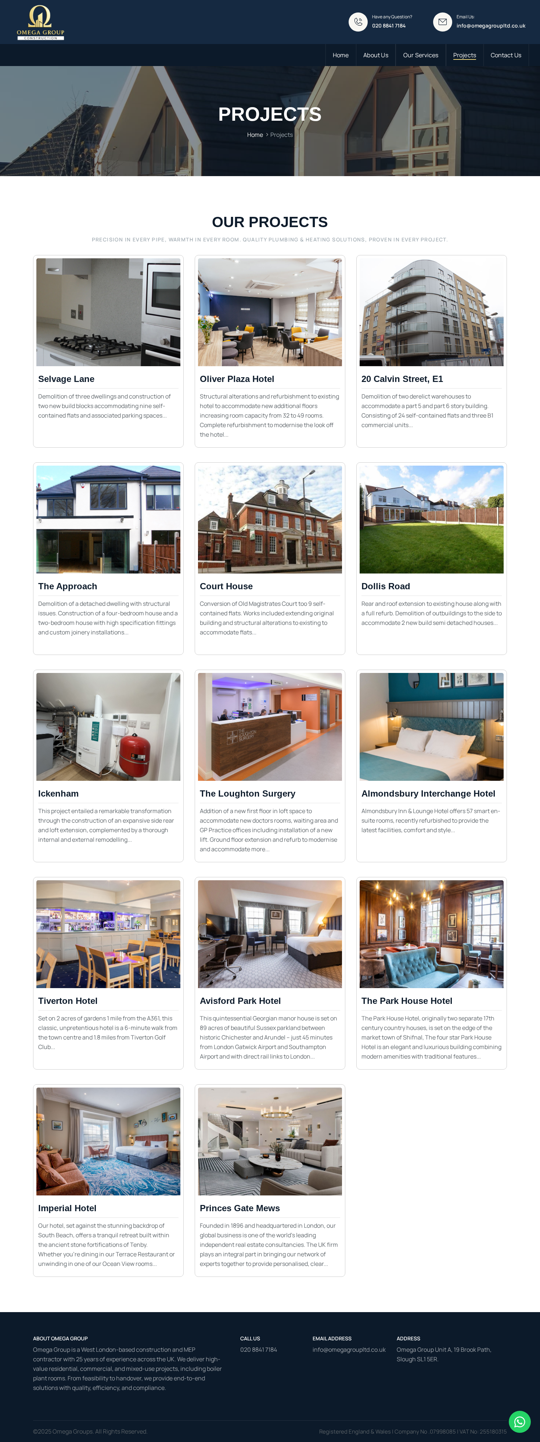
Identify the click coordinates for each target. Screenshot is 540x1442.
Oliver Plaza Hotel (237, 379)
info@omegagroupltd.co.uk (491, 25)
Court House (226, 586)
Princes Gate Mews (240, 1208)
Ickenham (58, 793)
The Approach (67, 586)
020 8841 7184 (258, 1349)
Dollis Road (385, 586)
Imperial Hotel (67, 1208)
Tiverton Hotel (68, 1001)
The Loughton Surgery (247, 793)
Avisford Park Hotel (240, 1001)
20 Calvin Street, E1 (402, 379)
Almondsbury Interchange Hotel (428, 793)
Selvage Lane (66, 379)
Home (255, 135)
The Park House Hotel (407, 1001)
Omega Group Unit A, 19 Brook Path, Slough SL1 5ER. (444, 1354)
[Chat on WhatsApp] (520, 1422)
